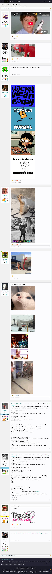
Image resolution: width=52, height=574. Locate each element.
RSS (50, 569)
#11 (49, 540)
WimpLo (13, 61)
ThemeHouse (33, 568)
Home (2, 1)
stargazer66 (5, 92)
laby (12, 499)
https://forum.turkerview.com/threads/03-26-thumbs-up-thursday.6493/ (33, 533)
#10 (49, 526)
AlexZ (5, 512)
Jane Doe (5, 74)
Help (45, 569)
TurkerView (40, 442)
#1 (49, 38)
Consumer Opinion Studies (17, 403)
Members (12, 1)
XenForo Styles (11, 569)
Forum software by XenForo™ (26, 567)
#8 (49, 448)
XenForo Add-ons (5, 569)
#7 (49, 397)
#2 (49, 61)
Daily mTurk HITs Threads (10, 6)
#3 (49, 74)
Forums (6, 1)
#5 (49, 246)
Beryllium (41, 569)
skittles (20, 6)
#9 (49, 499)
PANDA (12, 405)
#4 (49, 182)
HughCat (5, 259)
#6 (49, 278)
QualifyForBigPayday (4, 290)
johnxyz (5, 410)
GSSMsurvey (14, 455)
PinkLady (5, 195)
